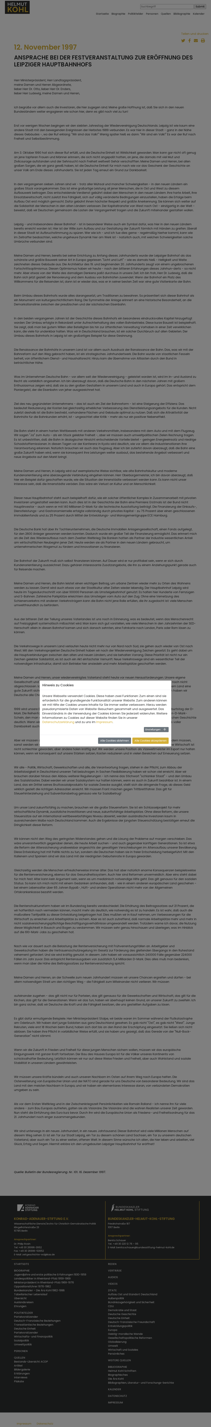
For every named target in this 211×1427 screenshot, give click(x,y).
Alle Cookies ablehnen (114, 741)
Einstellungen (153, 729)
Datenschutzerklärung (58, 722)
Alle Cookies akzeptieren (150, 741)
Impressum (104, 722)
